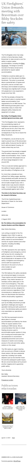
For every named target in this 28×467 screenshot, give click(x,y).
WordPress (17, 461)
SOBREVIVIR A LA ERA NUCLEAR (11, 457)
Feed (13, 438)
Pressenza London (7, 380)
